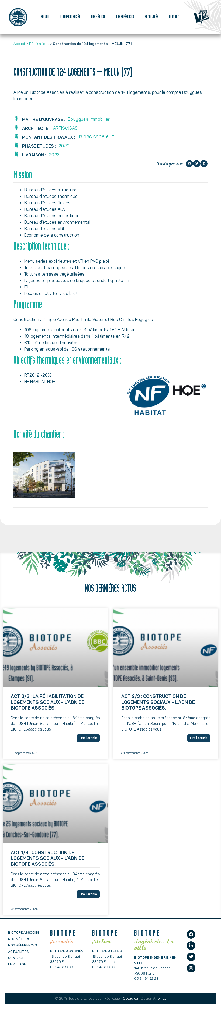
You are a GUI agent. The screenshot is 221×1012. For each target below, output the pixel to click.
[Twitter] (191, 957)
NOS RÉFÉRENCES (125, 17)
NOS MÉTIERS (98, 17)
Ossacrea (130, 998)
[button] (189, 163)
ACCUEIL (45, 17)
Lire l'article (88, 738)
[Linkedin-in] (191, 945)
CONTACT (174, 17)
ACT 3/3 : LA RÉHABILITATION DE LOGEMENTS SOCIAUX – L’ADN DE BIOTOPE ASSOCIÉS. (47, 702)
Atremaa (159, 998)
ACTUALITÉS (151, 17)
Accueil (19, 43)
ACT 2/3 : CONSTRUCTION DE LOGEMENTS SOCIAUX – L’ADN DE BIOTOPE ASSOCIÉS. (158, 702)
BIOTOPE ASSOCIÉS (70, 17)
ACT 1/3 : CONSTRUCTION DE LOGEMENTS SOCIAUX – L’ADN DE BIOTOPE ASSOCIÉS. (47, 858)
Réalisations (39, 43)
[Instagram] (191, 968)
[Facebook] (191, 934)
